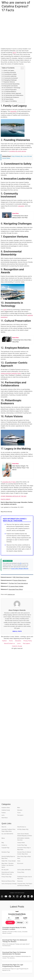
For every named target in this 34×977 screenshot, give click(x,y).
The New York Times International (18, 583)
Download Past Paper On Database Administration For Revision (14, 953)
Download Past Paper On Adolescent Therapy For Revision (14, 940)
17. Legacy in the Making (10, 101)
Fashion (4, 641)
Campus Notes (21, 842)
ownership (13, 111)
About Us (4, 826)
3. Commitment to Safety (10, 74)
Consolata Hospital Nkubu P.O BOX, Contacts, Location (14, 928)
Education (18, 641)
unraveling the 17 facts (9, 482)
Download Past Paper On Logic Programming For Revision (12, 965)
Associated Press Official (16, 589)
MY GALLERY (5, 869)
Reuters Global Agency (19, 580)
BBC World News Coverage (21, 577)
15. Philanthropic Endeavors (11, 97)
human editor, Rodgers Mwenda (19, 568)
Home (18, 860)
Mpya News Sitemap (6, 511)
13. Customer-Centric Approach (12, 93)
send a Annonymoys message (9, 883)
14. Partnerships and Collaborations (13, 95)
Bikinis (3, 838)
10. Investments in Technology (11, 87)
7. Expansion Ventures (9, 82)
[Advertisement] (17, 30)
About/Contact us (9, 643)
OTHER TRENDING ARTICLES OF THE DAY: (13, 496)
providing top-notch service (17, 151)
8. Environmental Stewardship (11, 84)
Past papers (26, 643)
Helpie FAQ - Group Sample (9, 860)
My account (20, 863)
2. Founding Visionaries (9, 72)
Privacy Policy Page (6, 876)
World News (5, 817)
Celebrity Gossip (17, 646)
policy (19, 373)
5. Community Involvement (10, 78)
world (5, 309)
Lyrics (19, 643)
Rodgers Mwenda (19, 610)
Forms (11, 641)
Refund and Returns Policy (8, 881)
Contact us (4, 845)
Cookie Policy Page (22, 845)
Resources (20, 881)
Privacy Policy (27, 641)
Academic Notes (6, 807)
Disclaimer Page (6, 852)
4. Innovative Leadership (9, 76)
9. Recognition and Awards (10, 85)
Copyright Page (5, 847)
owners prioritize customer (9, 373)
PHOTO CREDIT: (5, 499)
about (14, 52)
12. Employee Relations (9, 91)
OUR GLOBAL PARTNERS (24, 869)
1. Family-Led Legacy (8, 70)
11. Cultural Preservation (10, 89)
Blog (3, 842)
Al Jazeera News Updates (16, 586)
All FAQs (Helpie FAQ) (22, 829)
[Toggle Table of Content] (21, 68)
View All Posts (17, 631)
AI (20, 563)
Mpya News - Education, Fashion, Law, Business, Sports (8, 865)
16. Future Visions (8, 99)
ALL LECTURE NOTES (7, 833)
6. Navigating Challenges (10, 80)
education (21, 206)
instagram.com (11, 594)
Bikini (18, 807)
